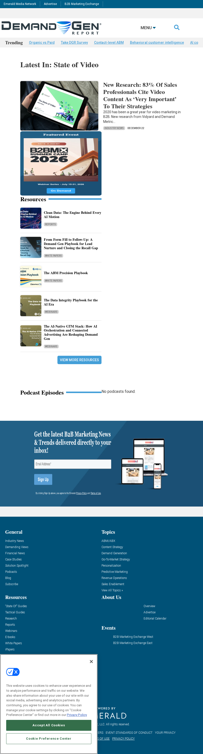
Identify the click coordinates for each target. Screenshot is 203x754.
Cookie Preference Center (48, 738)
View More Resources (79, 360)
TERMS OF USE (99, 738)
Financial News (15, 553)
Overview (149, 606)
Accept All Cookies (48, 725)
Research (11, 618)
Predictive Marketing (115, 572)
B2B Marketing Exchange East (132, 643)
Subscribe (11, 584)
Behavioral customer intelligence (157, 42)
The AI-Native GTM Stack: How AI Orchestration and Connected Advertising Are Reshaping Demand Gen (71, 332)
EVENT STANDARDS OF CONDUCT (129, 732)
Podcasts (11, 572)
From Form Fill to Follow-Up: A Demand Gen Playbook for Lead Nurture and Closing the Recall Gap (71, 243)
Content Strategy (112, 547)
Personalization (111, 565)
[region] (49, 704)
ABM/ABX (108, 541)
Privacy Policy (77, 715)
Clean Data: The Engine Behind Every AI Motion (72, 214)
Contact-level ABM (109, 42)
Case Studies (13, 559)
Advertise (50, 3)
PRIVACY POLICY (123, 738)
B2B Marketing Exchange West (133, 637)
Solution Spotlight (16, 565)
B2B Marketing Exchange (82, 3)
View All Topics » (112, 590)
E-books (10, 637)
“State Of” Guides (16, 606)
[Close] (91, 661)
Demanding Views (16, 547)
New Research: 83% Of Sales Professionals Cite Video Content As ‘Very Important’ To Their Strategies (140, 95)
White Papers (53, 255)
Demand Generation (114, 553)
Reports (50, 224)
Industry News (114, 128)
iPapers (10, 649)
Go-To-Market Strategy (116, 559)
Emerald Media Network (20, 3)
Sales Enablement (113, 584)
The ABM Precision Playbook (66, 272)
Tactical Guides (15, 612)
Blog (8, 578)
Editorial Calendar (155, 618)
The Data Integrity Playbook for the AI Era (71, 302)
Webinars (51, 311)
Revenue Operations (114, 578)
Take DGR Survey (74, 42)
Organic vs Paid (42, 42)
